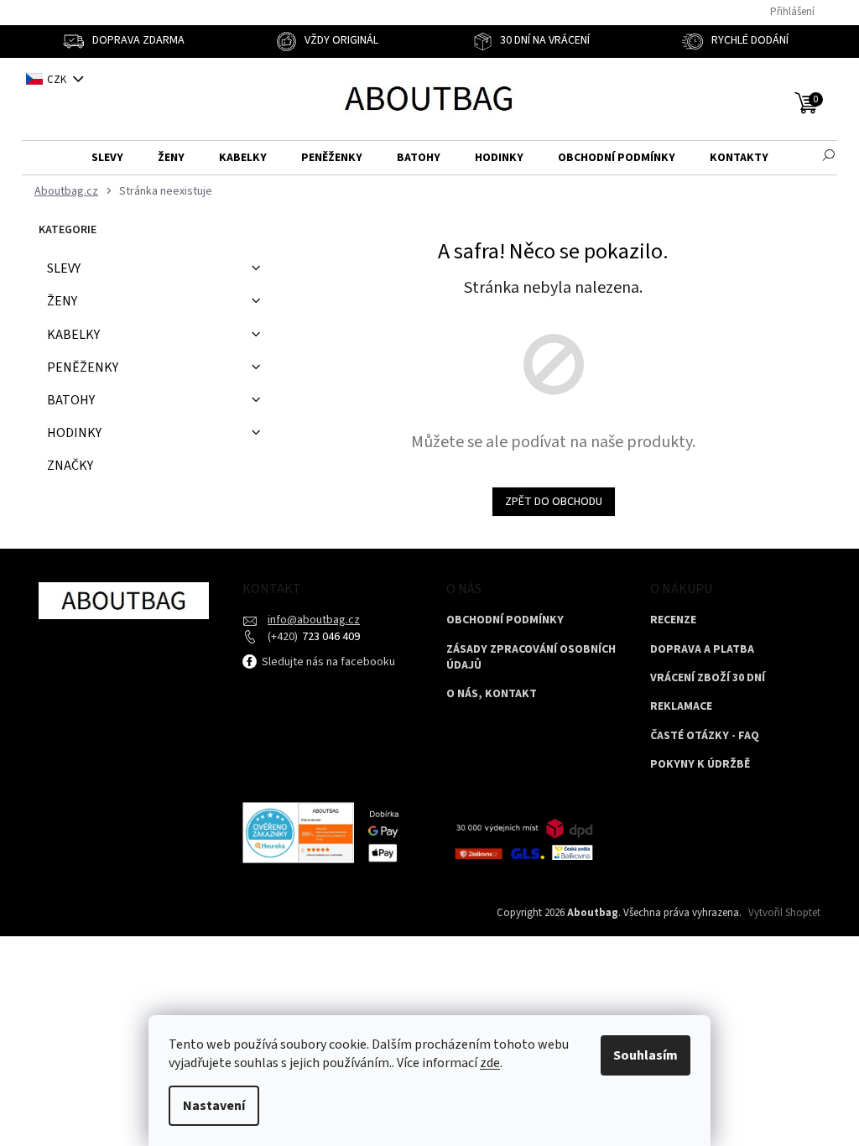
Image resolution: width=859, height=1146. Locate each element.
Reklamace (681, 707)
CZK (58, 79)
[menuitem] (107, 158)
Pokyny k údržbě (700, 765)
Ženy (62, 301)
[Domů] (64, 191)
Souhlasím (645, 1055)
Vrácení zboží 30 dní (707, 678)
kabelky (73, 335)
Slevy (64, 268)
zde (490, 1063)
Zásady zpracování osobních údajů (531, 658)
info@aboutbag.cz (314, 620)
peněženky (82, 367)
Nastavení (214, 1106)
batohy (71, 400)
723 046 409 (329, 636)
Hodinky (74, 433)
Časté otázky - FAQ (704, 736)
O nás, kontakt (491, 694)
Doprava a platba (702, 650)
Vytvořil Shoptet (784, 912)
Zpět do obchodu (553, 501)
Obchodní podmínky (505, 620)
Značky (70, 465)
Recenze (673, 620)
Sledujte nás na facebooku (327, 662)
